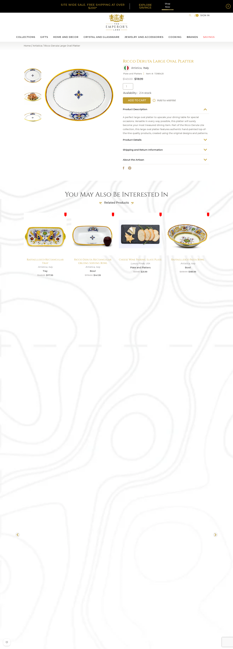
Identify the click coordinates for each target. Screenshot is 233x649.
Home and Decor (65, 36)
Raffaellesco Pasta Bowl (187, 259)
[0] (195, 15)
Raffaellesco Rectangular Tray (45, 261)
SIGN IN (205, 15)
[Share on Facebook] (123, 168)
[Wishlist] (154, 100)
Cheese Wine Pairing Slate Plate (140, 259)
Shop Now (167, 5)
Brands (192, 36)
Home (27, 46)
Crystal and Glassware (102, 36)
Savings (209, 36)
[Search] (190, 15)
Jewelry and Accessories (144, 36)
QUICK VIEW (45, 247)
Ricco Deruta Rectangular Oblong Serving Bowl (92, 261)
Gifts (44, 36)
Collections (25, 36)
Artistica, (136, 68)
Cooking (175, 36)
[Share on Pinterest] (129, 168)
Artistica (37, 46)
